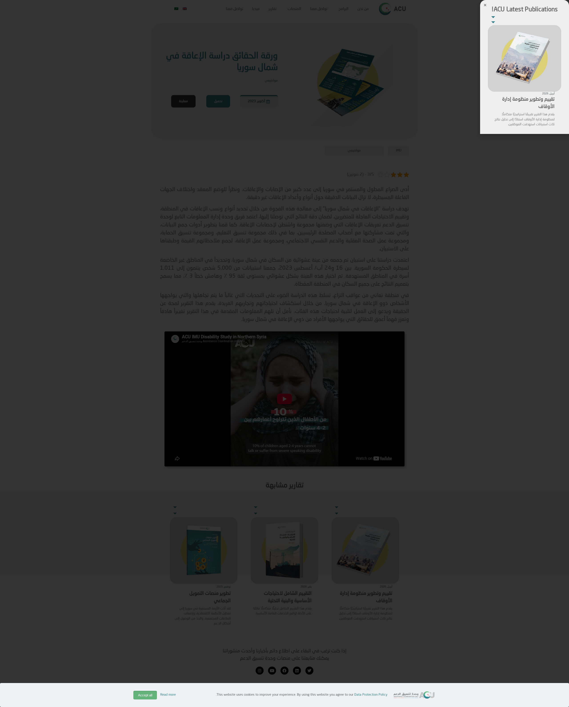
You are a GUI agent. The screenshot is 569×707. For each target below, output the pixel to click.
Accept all (145, 695)
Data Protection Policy (370, 695)
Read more (168, 695)
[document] (284, 353)
